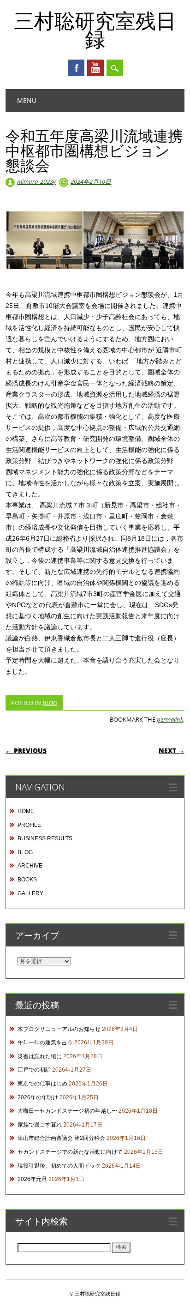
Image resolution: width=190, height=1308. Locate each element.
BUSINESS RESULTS (45, 838)
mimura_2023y (36, 181)
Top (180, 1295)
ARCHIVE (30, 865)
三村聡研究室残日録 (95, 29)
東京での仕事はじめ (42, 1083)
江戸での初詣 (34, 1070)
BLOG (49, 703)
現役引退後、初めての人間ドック (59, 1166)
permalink (170, 719)
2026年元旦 (32, 1179)
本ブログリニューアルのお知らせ (59, 1029)
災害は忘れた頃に (40, 1056)
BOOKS (27, 879)
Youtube (95, 68)
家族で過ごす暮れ (40, 1124)
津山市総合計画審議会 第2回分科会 (61, 1138)
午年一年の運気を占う (45, 1042)
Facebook (76, 68)
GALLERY (30, 893)
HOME (26, 811)
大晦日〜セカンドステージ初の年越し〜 (67, 1111)
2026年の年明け (38, 1097)
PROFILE (29, 825)
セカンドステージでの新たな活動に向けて (70, 1152)
